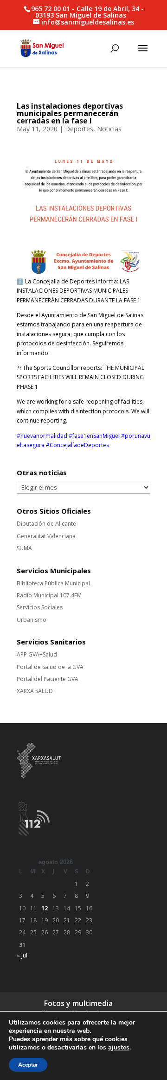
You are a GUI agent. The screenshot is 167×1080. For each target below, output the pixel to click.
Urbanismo (31, 620)
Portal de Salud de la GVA (50, 667)
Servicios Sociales (40, 607)
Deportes (79, 128)
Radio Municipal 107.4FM (49, 595)
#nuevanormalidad (42, 436)
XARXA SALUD (35, 691)
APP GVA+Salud (37, 654)
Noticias (109, 128)
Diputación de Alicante (46, 524)
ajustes (118, 1047)
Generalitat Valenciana (46, 536)
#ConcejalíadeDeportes (77, 445)
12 (44, 908)
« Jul (22, 955)
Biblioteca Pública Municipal (53, 583)
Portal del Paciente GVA (47, 679)
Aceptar (28, 1064)
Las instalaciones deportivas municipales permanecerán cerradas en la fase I (70, 113)
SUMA (24, 548)
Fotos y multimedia (78, 1003)
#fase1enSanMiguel (94, 436)
